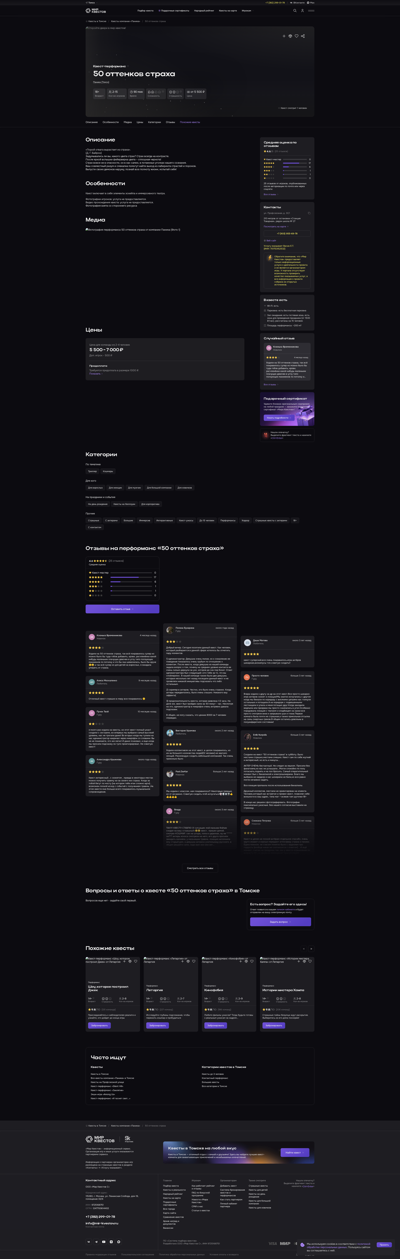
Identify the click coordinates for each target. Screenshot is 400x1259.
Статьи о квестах (201, 1210)
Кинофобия (213, 990)
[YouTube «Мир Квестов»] (104, 1242)
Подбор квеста (145, 10)
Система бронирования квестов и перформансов (232, 1192)
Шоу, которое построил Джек (108, 988)
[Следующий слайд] (311, 949)
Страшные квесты (258, 1185)
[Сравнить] (290, 36)
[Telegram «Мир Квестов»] (96, 1242)
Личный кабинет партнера (228, 1205)
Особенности (111, 122)
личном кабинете (286, 909)
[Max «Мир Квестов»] (119, 1242)
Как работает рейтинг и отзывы (203, 1187)
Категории (154, 122)
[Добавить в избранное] (296, 36)
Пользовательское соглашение (137, 1254)
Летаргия (154, 990)
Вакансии (168, 1228)
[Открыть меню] (311, 10)
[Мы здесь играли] (284, 36)
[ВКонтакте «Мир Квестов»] (89, 1242)
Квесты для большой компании (259, 1202)
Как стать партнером (231, 1199)
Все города (169, 1208)
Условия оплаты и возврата (224, 1254)
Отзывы (170, 122)
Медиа (128, 122)
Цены (140, 122)
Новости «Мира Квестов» (200, 1201)
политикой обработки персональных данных (338, 1245)
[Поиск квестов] (295, 10)
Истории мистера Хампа (283, 990)
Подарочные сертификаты (175, 10)
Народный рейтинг (204, 10)
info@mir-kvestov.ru (102, 1223)
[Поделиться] (303, 36)
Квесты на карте (228, 10)
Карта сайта (169, 1213)
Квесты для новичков (260, 1207)
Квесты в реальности (174, 1189)
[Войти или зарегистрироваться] (302, 10)
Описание (92, 122)
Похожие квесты (190, 122)
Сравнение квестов (173, 1217)
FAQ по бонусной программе (201, 1194)
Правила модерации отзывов (101, 1254)
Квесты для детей (258, 1189)
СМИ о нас (197, 1206)
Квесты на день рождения (257, 1195)
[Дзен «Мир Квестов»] (111, 1242)
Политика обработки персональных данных (182, 1254)
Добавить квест (228, 1185)
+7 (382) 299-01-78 (100, 1217)
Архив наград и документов (171, 1222)
